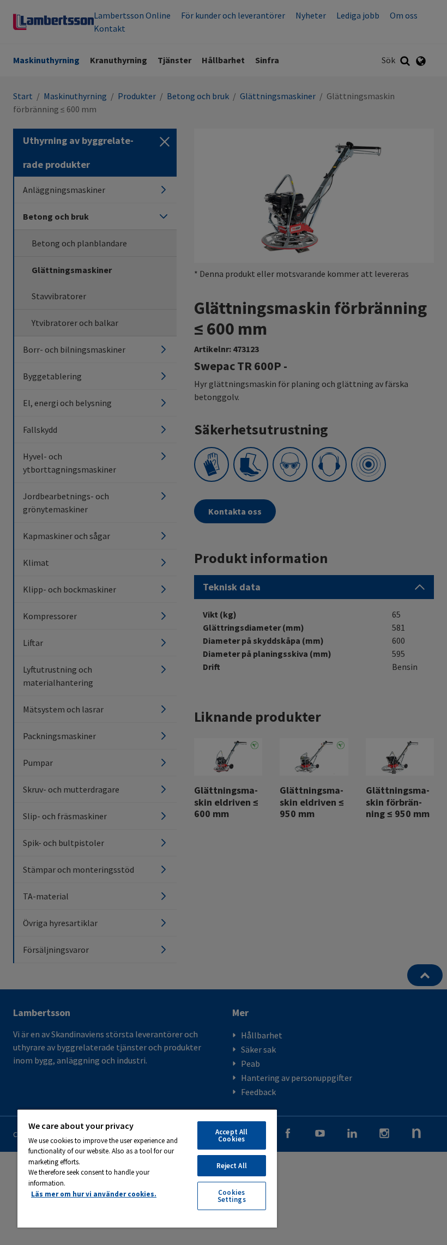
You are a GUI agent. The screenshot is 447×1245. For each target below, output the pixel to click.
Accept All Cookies (231, 1135)
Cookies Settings (232, 1196)
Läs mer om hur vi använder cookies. (93, 1194)
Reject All (231, 1165)
